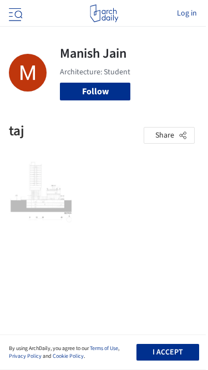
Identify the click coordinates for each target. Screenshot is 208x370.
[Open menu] (14, 13)
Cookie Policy (68, 356)
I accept (168, 352)
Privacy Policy (25, 356)
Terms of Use (104, 348)
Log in (187, 13)
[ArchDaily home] (104, 13)
